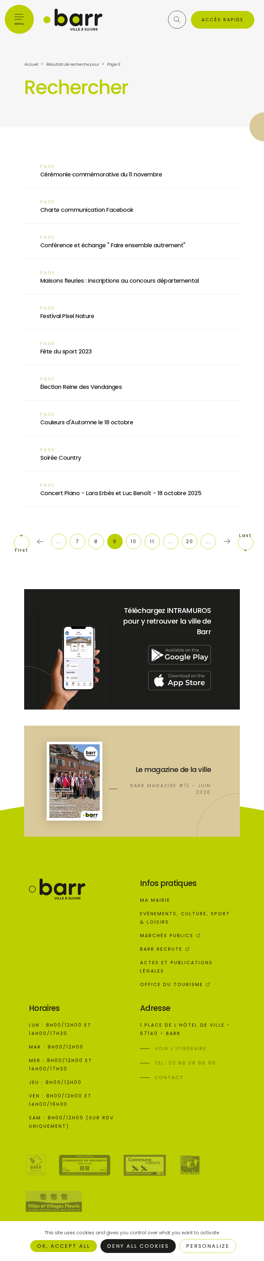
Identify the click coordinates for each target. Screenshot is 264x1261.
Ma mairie (155, 900)
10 (134, 541)
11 (152, 541)
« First (22, 543)
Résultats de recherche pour (72, 64)
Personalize (208, 1246)
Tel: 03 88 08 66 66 (185, 1063)
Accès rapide (223, 19)
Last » (245, 543)
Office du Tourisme (171, 984)
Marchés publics (166, 935)
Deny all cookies (138, 1246)
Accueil (31, 64)
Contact (169, 1077)
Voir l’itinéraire (181, 1048)
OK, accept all (63, 1246)
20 (189, 541)
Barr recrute (161, 949)
